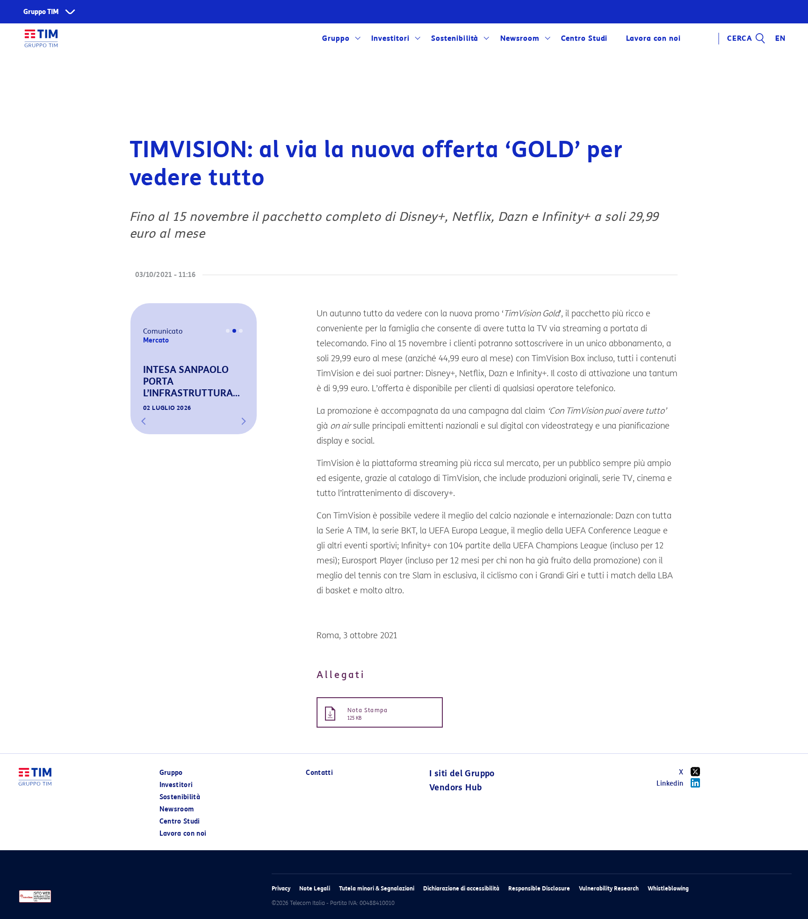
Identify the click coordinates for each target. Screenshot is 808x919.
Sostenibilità (454, 38)
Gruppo (336, 38)
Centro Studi (179, 821)
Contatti (319, 773)
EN (780, 38)
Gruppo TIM (41, 12)
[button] (143, 421)
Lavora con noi (183, 834)
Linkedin (670, 784)
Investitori (390, 38)
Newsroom (520, 38)
